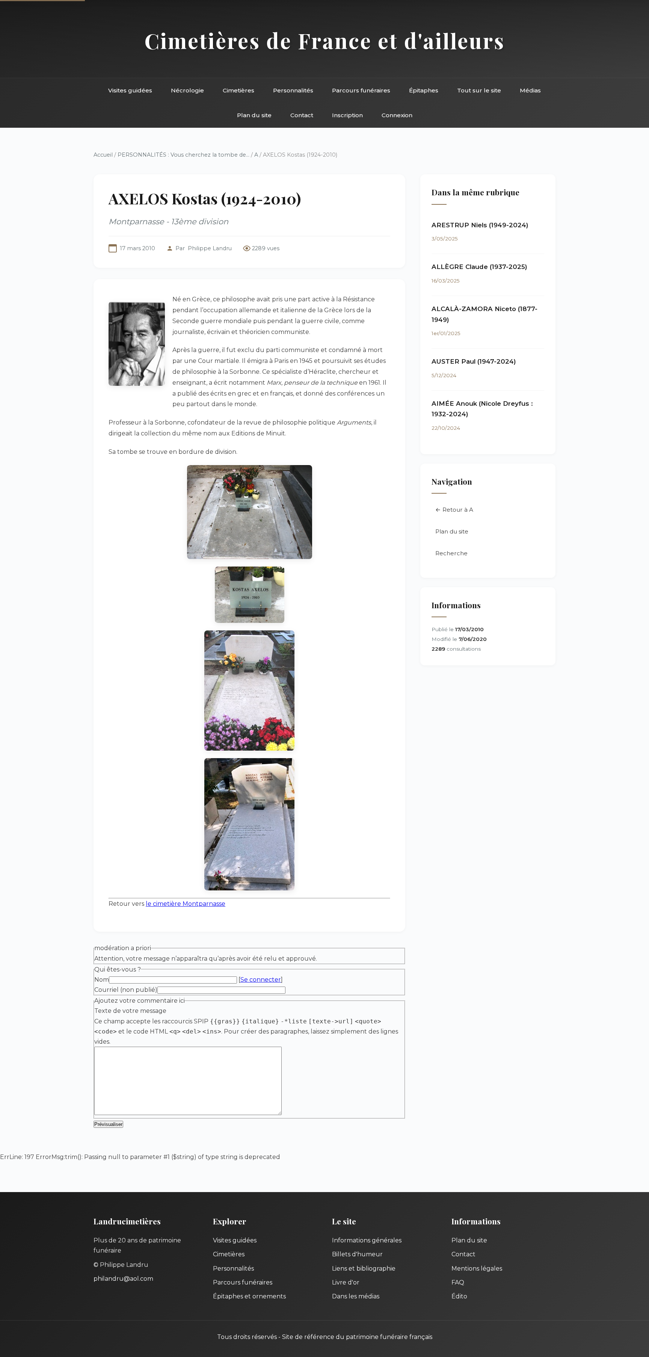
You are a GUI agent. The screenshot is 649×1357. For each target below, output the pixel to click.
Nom (101, 979)
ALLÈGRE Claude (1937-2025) (479, 266)
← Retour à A (454, 509)
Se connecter (260, 979)
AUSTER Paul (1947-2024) (474, 361)
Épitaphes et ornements (249, 1296)
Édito (459, 1296)
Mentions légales (476, 1268)
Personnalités (293, 90)
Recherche (451, 553)
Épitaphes (423, 90)
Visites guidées (130, 90)
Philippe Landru (210, 248)
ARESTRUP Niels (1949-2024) (480, 225)
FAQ (457, 1282)
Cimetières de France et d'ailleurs (325, 40)
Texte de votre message (130, 1010)
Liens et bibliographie (363, 1268)
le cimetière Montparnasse (185, 903)
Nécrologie (187, 90)
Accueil (103, 154)
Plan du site (254, 115)
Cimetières (238, 90)
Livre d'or (345, 1282)
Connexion (397, 115)
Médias (530, 90)
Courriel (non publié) (125, 989)
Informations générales (366, 1240)
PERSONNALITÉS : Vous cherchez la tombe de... (183, 154)
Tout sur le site (479, 90)
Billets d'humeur (357, 1254)
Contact (301, 115)
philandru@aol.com (123, 1278)
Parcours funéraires (361, 90)
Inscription (347, 115)
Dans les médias (355, 1296)
